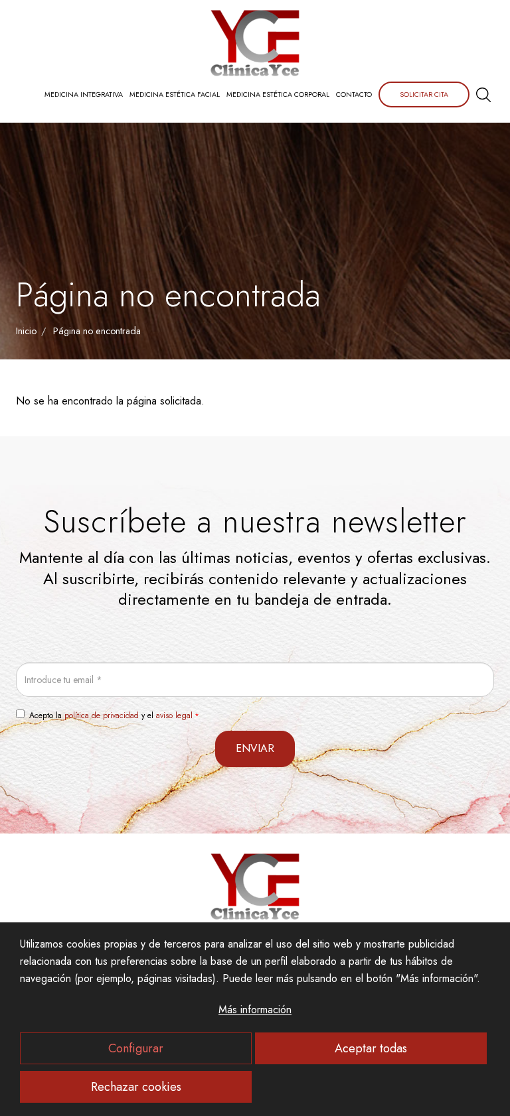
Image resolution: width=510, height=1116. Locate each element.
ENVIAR (255, 748)
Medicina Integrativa (83, 94)
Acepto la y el (111, 715)
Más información (255, 1009)
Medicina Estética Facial (174, 94)
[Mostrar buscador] (483, 94)
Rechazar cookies (136, 1086)
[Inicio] (255, 43)
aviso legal (174, 715)
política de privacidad (101, 715)
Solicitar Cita (424, 94)
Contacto (354, 94)
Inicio (26, 331)
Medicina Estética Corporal (277, 94)
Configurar (135, 1048)
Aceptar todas (371, 1048)
